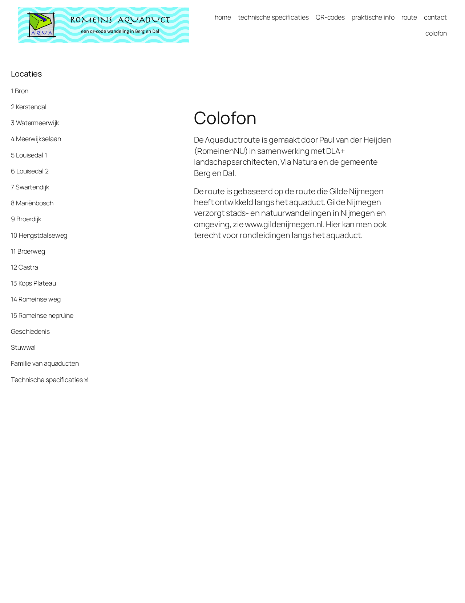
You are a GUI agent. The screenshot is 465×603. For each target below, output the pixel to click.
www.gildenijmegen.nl (284, 224)
